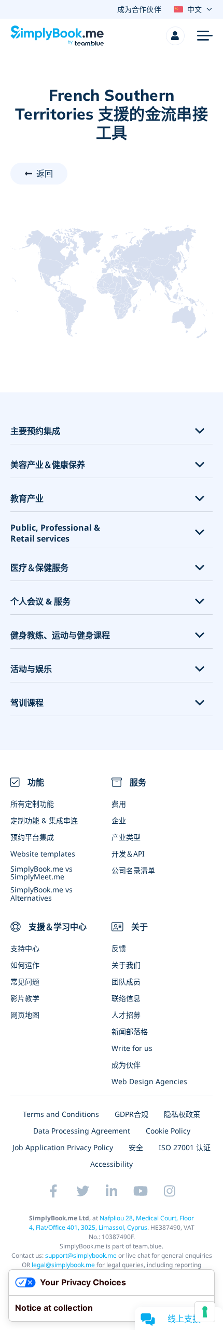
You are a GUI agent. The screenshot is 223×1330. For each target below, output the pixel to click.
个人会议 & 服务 (40, 601)
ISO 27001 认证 (185, 1147)
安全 (136, 1147)
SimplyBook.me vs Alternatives (41, 893)
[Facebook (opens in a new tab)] (53, 1190)
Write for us (132, 1048)
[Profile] (175, 36)
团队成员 (126, 981)
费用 (119, 804)
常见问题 (24, 981)
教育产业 (27, 498)
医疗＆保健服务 (39, 567)
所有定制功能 (32, 804)
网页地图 (24, 1015)
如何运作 (24, 965)
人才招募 (126, 1015)
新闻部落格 (130, 1031)
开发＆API (128, 854)
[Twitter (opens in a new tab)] (82, 1190)
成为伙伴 (126, 1065)
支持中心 (24, 948)
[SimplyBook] (57, 36)
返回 (44, 173)
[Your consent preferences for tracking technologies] (205, 1312)
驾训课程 (27, 702)
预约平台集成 (32, 837)
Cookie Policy (168, 1131)
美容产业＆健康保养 (47, 464)
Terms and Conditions (61, 1114)
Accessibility (111, 1164)
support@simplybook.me (81, 1255)
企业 (119, 820)
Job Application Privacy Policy (62, 1147)
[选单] (205, 36)
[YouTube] (140, 1190)
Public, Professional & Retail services (55, 533)
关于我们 (126, 965)
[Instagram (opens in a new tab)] (169, 1190)
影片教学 (24, 998)
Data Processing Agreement (81, 1131)
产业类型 (126, 837)
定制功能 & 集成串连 (44, 820)
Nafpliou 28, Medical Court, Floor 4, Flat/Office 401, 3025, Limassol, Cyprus (111, 1223)
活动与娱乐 (31, 669)
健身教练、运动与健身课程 (60, 635)
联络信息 (126, 998)
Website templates (42, 854)
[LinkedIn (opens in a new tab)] (111, 1190)
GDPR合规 (131, 1114)
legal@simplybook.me (63, 1264)
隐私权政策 (182, 1114)
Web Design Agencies (149, 1081)
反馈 (119, 948)
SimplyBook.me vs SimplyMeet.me (41, 872)
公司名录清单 (133, 870)
